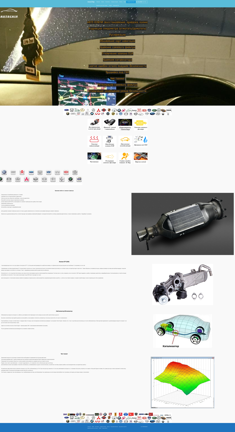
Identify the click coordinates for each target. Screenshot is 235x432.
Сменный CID (116, 5)
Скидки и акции (114, 1)
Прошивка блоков (114, 426)
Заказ (102, 1)
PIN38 (110, 5)
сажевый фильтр (32, 364)
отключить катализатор (23, 364)
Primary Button (130, 1)
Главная (98, 1)
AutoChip (91, 2)
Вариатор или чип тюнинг (101, 5)
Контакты (107, 1)
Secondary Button (142, 1)
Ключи (120, 1)
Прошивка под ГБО (122, 426)
